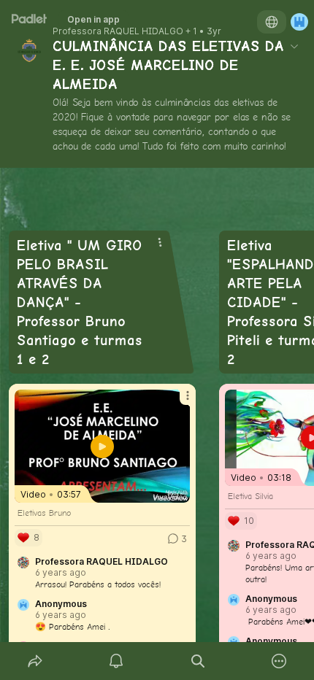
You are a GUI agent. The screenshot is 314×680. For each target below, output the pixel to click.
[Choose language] (271, 22)
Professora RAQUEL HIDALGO (118, 31)
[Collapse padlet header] (294, 46)
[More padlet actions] (280, 661)
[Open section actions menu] (160, 242)
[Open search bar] (198, 661)
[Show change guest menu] (299, 21)
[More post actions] (178, 401)
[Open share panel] (35, 661)
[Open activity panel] (117, 661)
